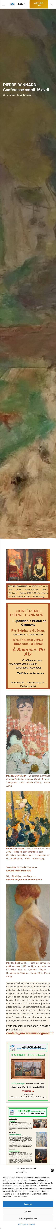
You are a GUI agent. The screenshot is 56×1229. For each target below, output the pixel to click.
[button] (52, 1170)
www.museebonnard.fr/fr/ (18, 871)
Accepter (28, 1204)
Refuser (28, 1211)
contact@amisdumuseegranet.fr (30, 1033)
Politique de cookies (26, 1224)
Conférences (25, 95)
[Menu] (3, 4)
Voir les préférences (28, 1218)
